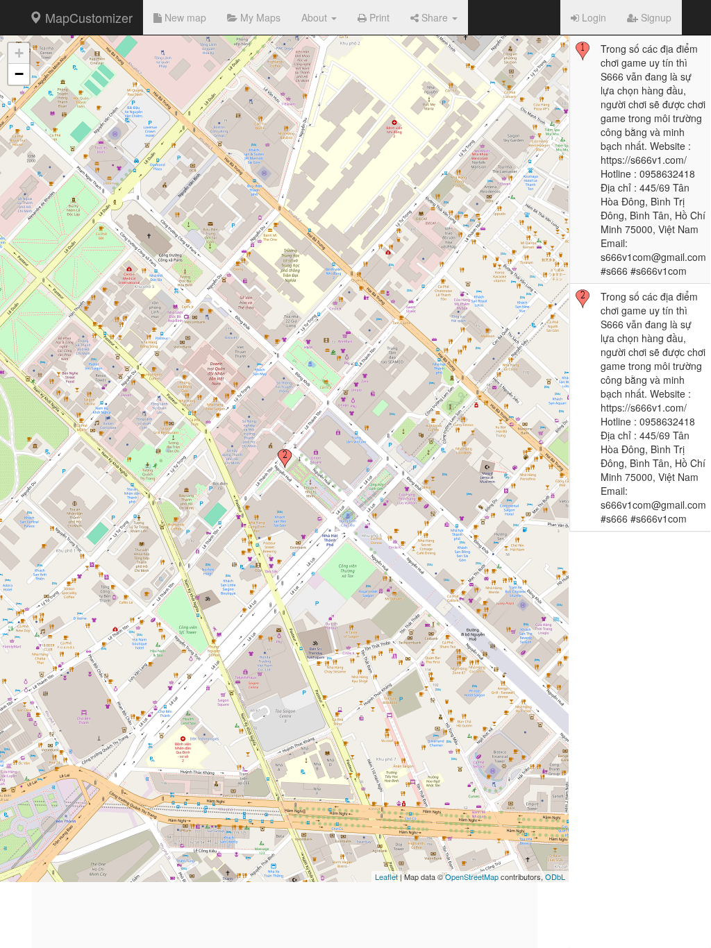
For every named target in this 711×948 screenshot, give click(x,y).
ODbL (555, 876)
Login (592, 17)
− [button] (19, 74)
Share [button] (435, 17)
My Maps (259, 17)
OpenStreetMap (472, 876)
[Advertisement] (284, 851)
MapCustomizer (87, 17)
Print (378, 17)
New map (184, 17)
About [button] (315, 17)
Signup (654, 17)
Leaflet (386, 876)
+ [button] (19, 53)
